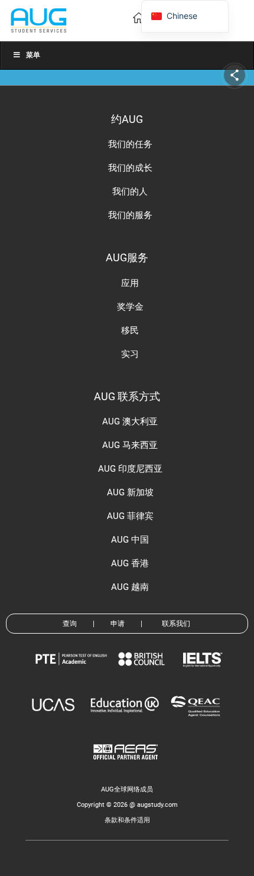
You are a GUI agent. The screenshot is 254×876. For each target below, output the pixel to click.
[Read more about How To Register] (127, 768)
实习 (130, 354)
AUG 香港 (130, 563)
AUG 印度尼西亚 (130, 468)
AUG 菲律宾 (130, 516)
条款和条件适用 (127, 820)
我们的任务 (130, 144)
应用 (130, 283)
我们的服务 (130, 215)
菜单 (33, 55)
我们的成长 (130, 168)
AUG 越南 (130, 587)
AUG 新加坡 (130, 492)
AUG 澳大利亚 (130, 421)
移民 (130, 330)
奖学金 (130, 306)
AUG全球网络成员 (127, 789)
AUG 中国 (130, 539)
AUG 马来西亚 (130, 445)
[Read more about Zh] (38, 19)
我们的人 (130, 191)
